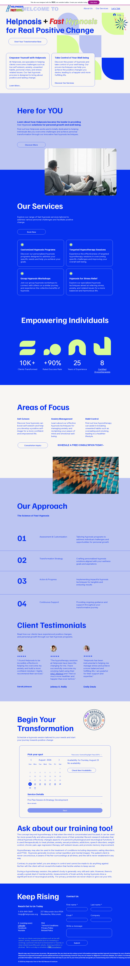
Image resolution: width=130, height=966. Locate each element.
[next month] (59, 760)
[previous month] (31, 760)
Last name (96, 905)
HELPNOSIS (17, 6)
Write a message (74, 926)
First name (71, 905)
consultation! (54, 947)
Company (95, 915)
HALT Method (56, 673)
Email (68, 915)
